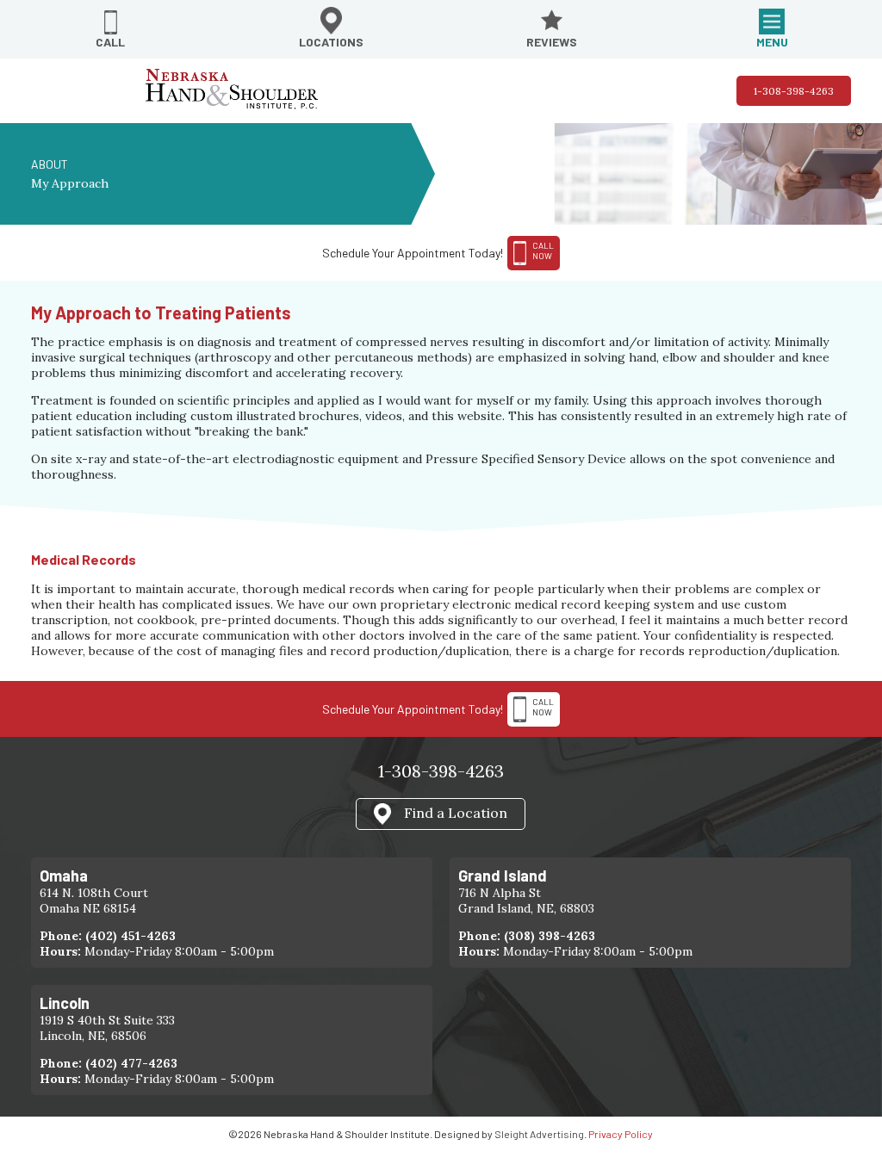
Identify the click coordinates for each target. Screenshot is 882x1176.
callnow (543, 250)
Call (110, 41)
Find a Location (455, 811)
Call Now (543, 706)
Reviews (551, 41)
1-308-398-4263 (794, 90)
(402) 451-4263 (130, 936)
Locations (331, 41)
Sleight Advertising (539, 1134)
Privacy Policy (620, 1134)
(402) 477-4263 (131, 1063)
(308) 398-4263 (549, 936)
